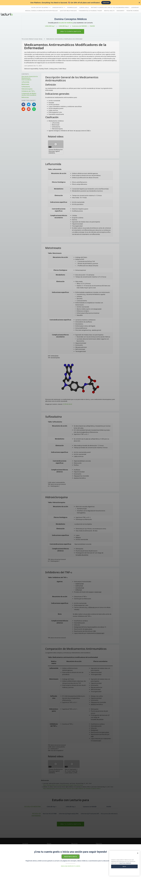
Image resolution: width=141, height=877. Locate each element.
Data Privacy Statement (125, 863)
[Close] (137, 853)
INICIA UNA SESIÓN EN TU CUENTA (70, 866)
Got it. (124, 866)
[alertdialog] (70, 2)
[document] (70, 438)
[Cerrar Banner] (139, 2)
